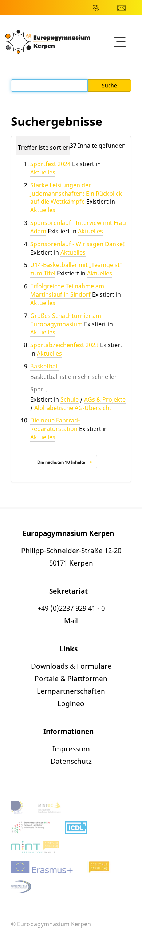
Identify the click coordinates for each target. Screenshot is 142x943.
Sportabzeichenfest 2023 (64, 345)
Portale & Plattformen (71, 678)
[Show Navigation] (120, 42)
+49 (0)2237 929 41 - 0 (71, 608)
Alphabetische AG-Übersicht (72, 408)
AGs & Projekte (105, 399)
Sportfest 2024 (50, 164)
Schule (69, 399)
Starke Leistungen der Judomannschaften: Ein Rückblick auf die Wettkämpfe (76, 193)
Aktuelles (42, 172)
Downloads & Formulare (71, 666)
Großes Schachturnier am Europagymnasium (65, 320)
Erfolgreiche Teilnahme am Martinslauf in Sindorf (67, 290)
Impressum (71, 749)
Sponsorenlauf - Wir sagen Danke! (77, 244)
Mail (71, 620)
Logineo (71, 703)
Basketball (44, 366)
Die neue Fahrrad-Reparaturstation (55, 424)
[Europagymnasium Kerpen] (47, 41)
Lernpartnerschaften (71, 691)
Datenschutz (71, 761)
